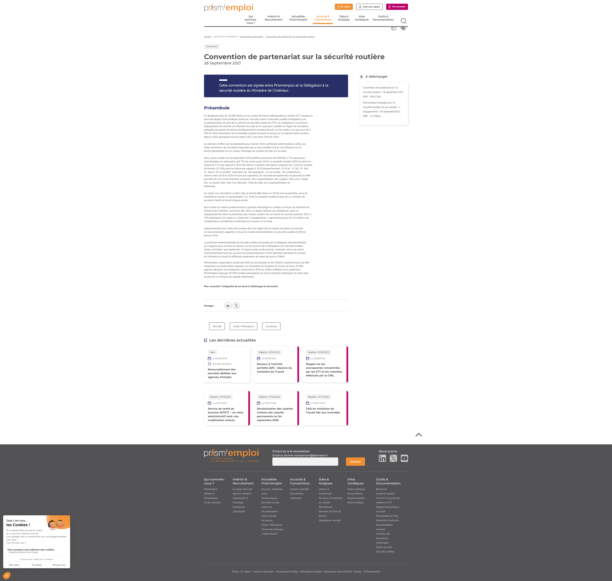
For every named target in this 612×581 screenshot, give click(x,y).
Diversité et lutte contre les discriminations (270, 507)
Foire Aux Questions (263, 571)
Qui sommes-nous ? (251, 20)
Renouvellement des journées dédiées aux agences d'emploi (222, 373)
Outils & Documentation (383, 19)
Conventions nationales (251, 36)
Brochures (381, 489)
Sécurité (217, 326)
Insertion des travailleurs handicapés (383, 538)
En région (245, 571)
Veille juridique (355, 502)
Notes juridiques (356, 489)
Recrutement (325, 506)
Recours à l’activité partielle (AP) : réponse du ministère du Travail (274, 368)
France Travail (268, 515)
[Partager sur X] (236, 305)
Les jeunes (271, 326)
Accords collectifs (299, 489)
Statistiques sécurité (330, 520)
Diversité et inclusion (387, 520)
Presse (235, 571)
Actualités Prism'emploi (298, 19)
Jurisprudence (354, 493)
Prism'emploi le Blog (287, 571)
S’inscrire (357, 461)
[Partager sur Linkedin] (228, 305)
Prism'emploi (211, 489)
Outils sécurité (384, 547)
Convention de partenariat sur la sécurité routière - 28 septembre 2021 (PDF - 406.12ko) (383, 92)
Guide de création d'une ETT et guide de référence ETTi (388, 498)
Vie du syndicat (212, 502)
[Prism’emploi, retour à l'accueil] (231, 457)
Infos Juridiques (362, 19)
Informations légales (311, 571)
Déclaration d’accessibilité (338, 571)
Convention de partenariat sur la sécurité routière (290, 36)
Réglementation (356, 498)
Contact (358, 571)
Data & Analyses (344, 19)
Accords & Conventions (323, 19)
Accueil (207, 36)
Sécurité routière (385, 551)
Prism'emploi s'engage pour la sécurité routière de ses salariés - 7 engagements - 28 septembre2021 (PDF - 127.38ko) (382, 109)
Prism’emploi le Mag (387, 515)
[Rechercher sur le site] (403, 21)
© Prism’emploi (372, 571)
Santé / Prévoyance (243, 326)
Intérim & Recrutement (273, 19)
